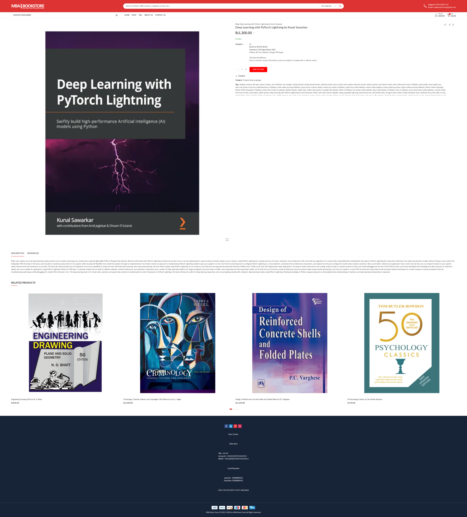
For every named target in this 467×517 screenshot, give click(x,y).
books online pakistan (374, 87)
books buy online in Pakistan (334, 87)
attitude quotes (326, 84)
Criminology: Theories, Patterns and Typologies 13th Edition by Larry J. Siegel (40, 399)
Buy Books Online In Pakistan (341, 90)
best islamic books (385, 84)
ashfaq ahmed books (312, 84)
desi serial (322, 93)
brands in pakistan (278, 90)
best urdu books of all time (245, 87)
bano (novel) (338, 84)
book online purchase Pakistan (289, 87)
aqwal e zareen (265, 84)
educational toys (365, 93)
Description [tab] (17, 253)
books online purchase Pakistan (413, 87)
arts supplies (287, 84)
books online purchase (391, 87)
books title (266, 90)
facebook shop (413, 93)
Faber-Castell (402, 93)
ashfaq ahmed (298, 84)
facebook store (425, 93)
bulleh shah (302, 90)
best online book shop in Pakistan (405, 84)
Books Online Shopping (434, 87)
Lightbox (227, 239)
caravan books (440, 90)
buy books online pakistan (362, 90)
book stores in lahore (309, 87)
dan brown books (242, 93)
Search (340, 6)
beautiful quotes (360, 84)
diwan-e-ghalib (332, 93)
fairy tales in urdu (438, 93)
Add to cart (258, 69)
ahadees (242, 84)
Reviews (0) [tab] (33, 253)
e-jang (341, 93)
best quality (423, 84)
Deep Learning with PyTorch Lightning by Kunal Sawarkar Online (294, 93)
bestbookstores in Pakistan (267, 87)
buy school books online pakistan (421, 90)
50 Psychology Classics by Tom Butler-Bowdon (252, 399)
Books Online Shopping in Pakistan (248, 90)
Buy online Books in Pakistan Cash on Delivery (390, 90)
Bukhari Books (291, 90)
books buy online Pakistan (355, 87)
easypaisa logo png (351, 93)
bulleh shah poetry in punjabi (318, 90)
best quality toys (435, 84)
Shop (237, 24)
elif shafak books (379, 93)
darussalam (254, 93)
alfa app (256, 84)
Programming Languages (252, 80)
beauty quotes (372, 84)
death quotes (264, 93)
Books (320, 87)
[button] (231, 409)
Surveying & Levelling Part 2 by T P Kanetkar (364, 399)
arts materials (277, 84)
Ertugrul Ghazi (391, 93)
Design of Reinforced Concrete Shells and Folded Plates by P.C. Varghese (150, 399)
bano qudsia (348, 84)
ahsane (249, 84)
